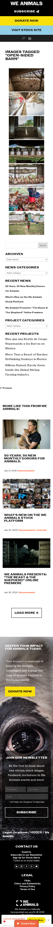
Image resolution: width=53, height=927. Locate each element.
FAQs (27, 880)
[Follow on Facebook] (26, 866)
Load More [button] (25, 613)
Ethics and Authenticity (27, 883)
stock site (41, 530)
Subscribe (24, 11)
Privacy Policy (27, 886)
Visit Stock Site (26, 30)
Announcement (26, 470)
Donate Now (26, 21)
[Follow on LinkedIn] (16, 866)
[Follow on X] (31, 866)
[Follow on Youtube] (36, 866)
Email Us (26, 852)
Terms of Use (27, 889)
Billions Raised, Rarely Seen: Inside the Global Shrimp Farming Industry (25, 370)
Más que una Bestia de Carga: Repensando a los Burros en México (26, 343)
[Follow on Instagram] (21, 866)
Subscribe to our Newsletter (26, 854)
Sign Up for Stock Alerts (26, 857)
